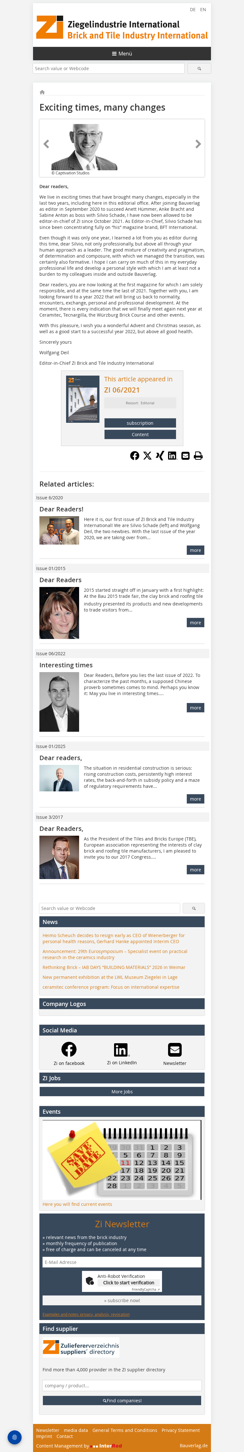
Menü (125, 53)
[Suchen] (199, 68)
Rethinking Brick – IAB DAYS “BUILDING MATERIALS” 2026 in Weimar (114, 967)
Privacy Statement (181, 1430)
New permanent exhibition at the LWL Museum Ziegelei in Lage (110, 977)
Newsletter (47, 1430)
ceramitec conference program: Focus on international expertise (111, 987)
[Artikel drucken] (198, 456)
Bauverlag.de (194, 1445)
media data (76, 1430)
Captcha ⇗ (146, 1289)
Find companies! (124, 1400)
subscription (140, 423)
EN (203, 9)
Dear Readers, (61, 828)
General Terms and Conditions (124, 1430)
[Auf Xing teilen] (160, 458)
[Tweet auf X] (147, 458)
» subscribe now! (122, 1300)
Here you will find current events (77, 1204)
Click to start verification (128, 1283)
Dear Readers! (61, 509)
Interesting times (66, 665)
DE (193, 9)
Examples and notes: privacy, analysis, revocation (86, 1314)
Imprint (44, 1436)
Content (140, 434)
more (195, 550)
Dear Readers (60, 580)
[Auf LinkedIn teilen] (172, 458)
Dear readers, (60, 757)
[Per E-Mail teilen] (185, 456)
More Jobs (122, 1092)
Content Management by (63, 1446)
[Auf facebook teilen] (134, 458)
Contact (65, 1436)
